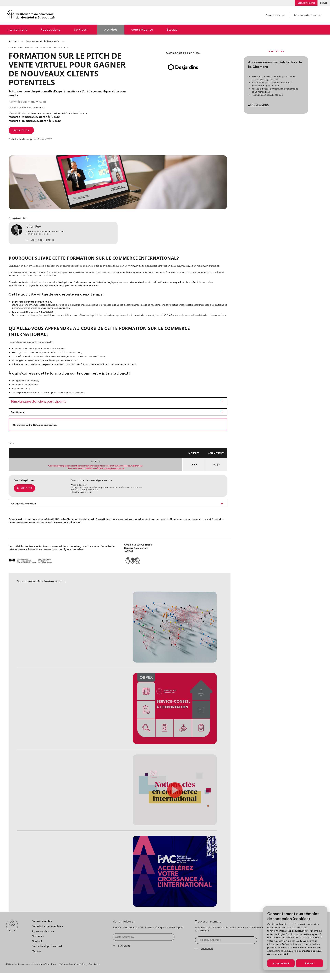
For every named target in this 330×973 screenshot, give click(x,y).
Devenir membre (275, 15)
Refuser (309, 963)
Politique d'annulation (23, 503)
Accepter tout (281, 963)
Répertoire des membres (307, 15)
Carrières (38, 936)
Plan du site (94, 964)
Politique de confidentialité (72, 964)
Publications (50, 29)
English (323, 3)
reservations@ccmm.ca (114, 468)
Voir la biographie (42, 240)
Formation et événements (42, 41)
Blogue (172, 29)
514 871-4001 (26, 488)
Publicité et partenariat (47, 946)
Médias (36, 951)
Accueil (13, 41)
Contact (37, 941)
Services (80, 29)
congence (142, 29)
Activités (111, 29)
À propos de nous (43, 931)
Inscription (21, 130)
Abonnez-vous (258, 105)
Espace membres (306, 3)
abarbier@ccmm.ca (81, 492)
